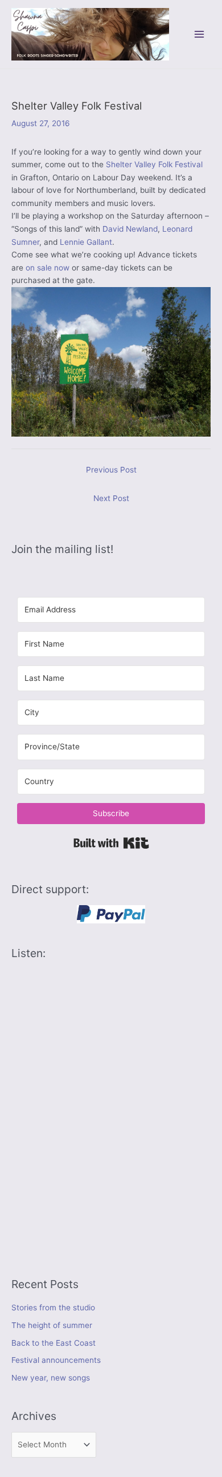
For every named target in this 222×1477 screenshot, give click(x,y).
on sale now (47, 267)
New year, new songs (50, 1377)
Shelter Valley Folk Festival (154, 164)
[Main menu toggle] (199, 34)
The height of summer (51, 1325)
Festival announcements (56, 1360)
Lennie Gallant (86, 242)
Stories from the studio (53, 1307)
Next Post (111, 498)
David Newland (130, 228)
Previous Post (111, 469)
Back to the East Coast (53, 1342)
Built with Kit (111, 843)
